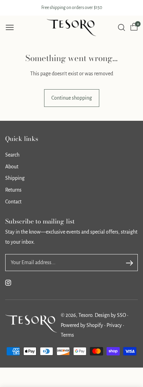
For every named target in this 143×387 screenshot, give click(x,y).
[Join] (129, 263)
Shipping (15, 178)
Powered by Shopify (82, 325)
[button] (10, 27)
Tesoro (85, 315)
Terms (67, 335)
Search (12, 155)
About (11, 166)
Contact (13, 201)
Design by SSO (111, 315)
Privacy (115, 325)
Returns (13, 190)
